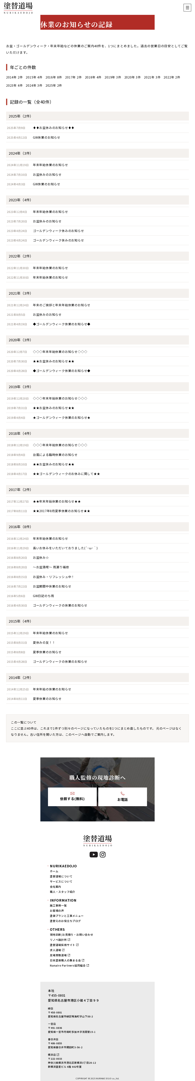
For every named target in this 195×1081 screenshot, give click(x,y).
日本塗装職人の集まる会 (65, 960)
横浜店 (52, 1054)
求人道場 (55, 950)
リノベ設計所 (58, 940)
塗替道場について (61, 876)
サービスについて (61, 881)
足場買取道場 (58, 955)
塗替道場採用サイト (62, 945)
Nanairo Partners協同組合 (68, 965)
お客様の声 (57, 910)
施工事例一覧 (58, 905)
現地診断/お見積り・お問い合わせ (71, 934)
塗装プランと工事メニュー (67, 916)
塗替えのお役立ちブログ (65, 921)
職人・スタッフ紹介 (62, 892)
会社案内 (55, 886)
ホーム (54, 871)
